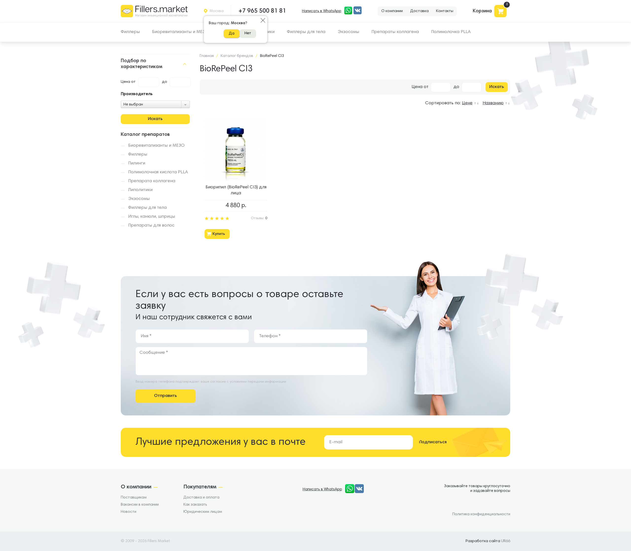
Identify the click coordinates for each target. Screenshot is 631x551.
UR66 (505, 541)
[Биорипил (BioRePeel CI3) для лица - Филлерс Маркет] (235, 150)
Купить (218, 234)
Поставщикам (134, 497)
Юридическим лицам (202, 512)
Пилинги (136, 163)
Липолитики (140, 190)
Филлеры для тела (306, 32)
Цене (467, 103)
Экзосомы (348, 32)
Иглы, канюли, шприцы (151, 216)
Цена (125, 82)
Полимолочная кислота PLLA (158, 172)
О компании (392, 11)
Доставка (419, 11)
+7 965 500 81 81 (262, 11)
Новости (128, 512)
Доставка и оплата (201, 497)
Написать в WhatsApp (321, 11)
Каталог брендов (237, 56)
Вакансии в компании (140, 505)
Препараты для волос (151, 225)
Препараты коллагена (395, 32)
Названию (493, 103)
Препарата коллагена (151, 181)
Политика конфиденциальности (481, 514)
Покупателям (199, 487)
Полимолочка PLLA (451, 32)
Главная (207, 56)
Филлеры (130, 32)
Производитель (137, 94)
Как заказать (195, 505)
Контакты (444, 11)
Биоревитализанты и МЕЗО (180, 32)
